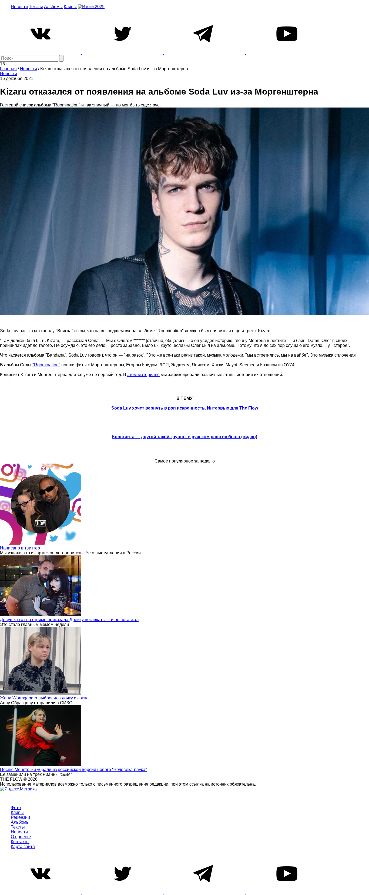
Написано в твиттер (20, 548)
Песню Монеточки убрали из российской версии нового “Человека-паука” (73, 769)
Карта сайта (23, 846)
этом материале (143, 374)
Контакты (20, 841)
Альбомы (53, 6)
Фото (16, 807)
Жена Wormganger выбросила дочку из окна (44, 698)
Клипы (70, 6)
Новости (19, 6)
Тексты (36, 6)
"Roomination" (46, 365)
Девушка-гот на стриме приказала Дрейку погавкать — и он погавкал (69, 619)
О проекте (21, 836)
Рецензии (20, 817)
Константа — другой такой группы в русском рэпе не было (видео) (184, 436)
